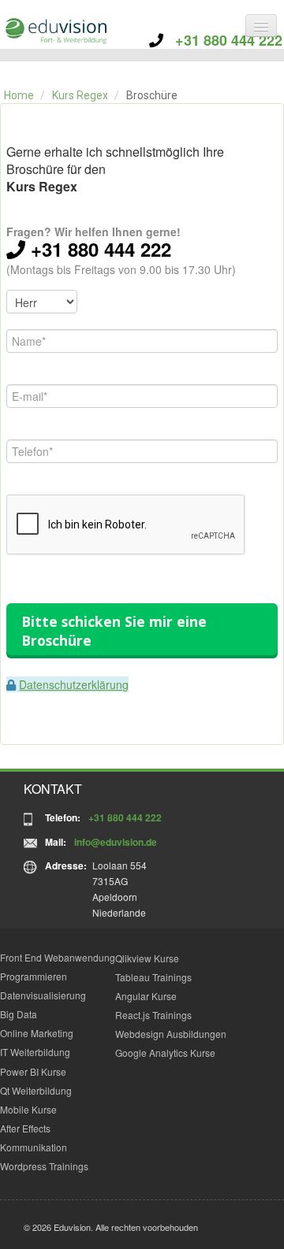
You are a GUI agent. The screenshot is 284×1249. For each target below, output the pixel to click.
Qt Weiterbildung (36, 1090)
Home (19, 95)
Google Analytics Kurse (165, 1052)
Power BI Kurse (33, 1071)
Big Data (18, 1014)
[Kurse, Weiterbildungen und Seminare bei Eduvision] (55, 31)
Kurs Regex (80, 95)
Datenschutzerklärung (74, 684)
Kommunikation (33, 1147)
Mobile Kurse (28, 1109)
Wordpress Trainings (44, 1166)
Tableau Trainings (153, 977)
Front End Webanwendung (57, 957)
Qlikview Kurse (147, 958)
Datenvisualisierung (43, 995)
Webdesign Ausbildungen (170, 1033)
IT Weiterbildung (35, 1051)
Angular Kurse (146, 996)
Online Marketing (36, 1033)
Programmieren (33, 976)
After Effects (25, 1128)
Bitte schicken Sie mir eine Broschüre (114, 631)
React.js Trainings (153, 1014)
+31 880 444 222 (222, 40)
